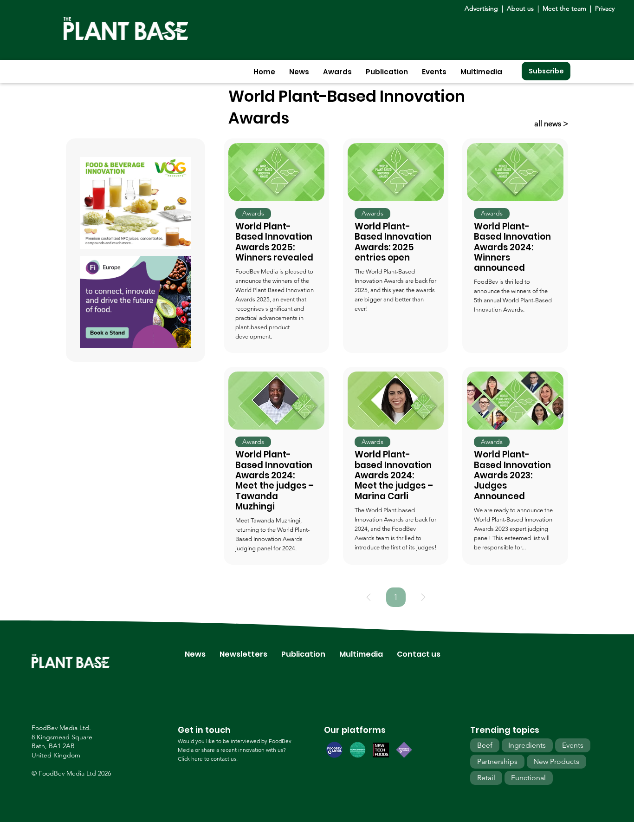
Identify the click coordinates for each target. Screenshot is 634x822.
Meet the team (564, 8)
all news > (551, 123)
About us (521, 8)
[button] (299, 71)
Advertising (483, 8)
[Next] (423, 597)
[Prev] (368, 597)
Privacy (605, 8)
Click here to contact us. (208, 758)
